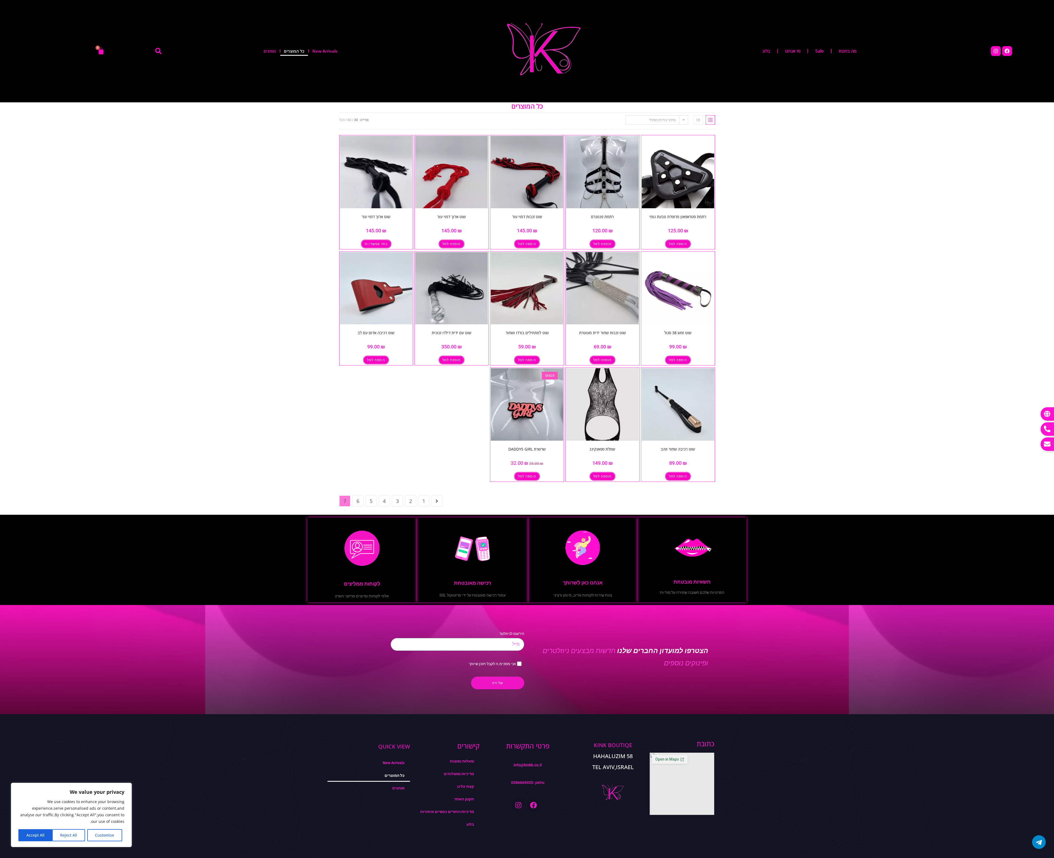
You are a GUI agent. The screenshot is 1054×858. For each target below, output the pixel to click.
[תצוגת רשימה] (698, 120)
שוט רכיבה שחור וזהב (678, 449)
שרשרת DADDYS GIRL (527, 449)
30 (356, 119)
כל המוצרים (294, 51)
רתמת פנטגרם (602, 216)
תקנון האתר (464, 799)
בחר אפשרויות (376, 244)
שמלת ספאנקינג (602, 449)
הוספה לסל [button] (678, 244)
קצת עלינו (465, 786)
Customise (104, 835)
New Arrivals (324, 51)
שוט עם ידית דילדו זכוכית (451, 332)
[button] (158, 51)
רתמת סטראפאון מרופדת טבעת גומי (677, 216)
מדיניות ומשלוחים (459, 774)
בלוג (766, 51)
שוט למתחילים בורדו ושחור (527, 332)
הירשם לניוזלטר (511, 633)
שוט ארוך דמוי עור (451, 216)
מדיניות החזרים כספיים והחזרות (447, 811)
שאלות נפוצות (462, 761)
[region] (71, 815)
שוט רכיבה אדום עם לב (376, 332)
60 (349, 119)
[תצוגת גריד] (710, 120)
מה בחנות (847, 51)
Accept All (35, 835)
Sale (819, 51)
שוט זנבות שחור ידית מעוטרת (602, 332)
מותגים (270, 51)
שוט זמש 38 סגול (677, 332)
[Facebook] (1007, 51)
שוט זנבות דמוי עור (527, 216)
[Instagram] (996, 51)
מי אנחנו (792, 51)
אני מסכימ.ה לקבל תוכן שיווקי (492, 664)
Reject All (68, 835)
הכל (342, 119)
